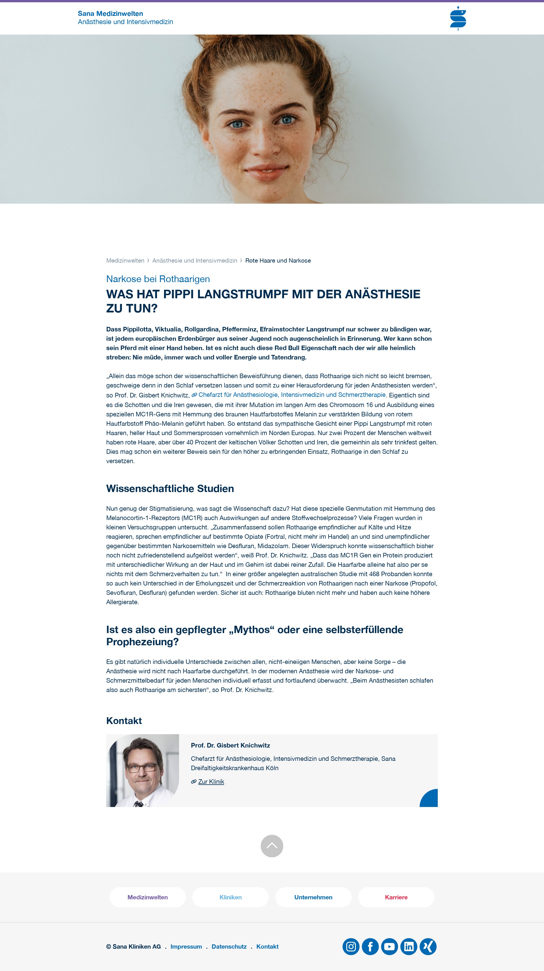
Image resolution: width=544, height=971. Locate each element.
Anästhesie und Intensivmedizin (195, 260)
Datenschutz (229, 946)
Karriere (396, 897)
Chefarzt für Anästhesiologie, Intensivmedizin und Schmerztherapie (292, 394)
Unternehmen (313, 897)
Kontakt (267, 946)
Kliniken (231, 897)
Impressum (186, 946)
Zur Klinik (211, 781)
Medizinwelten (126, 260)
